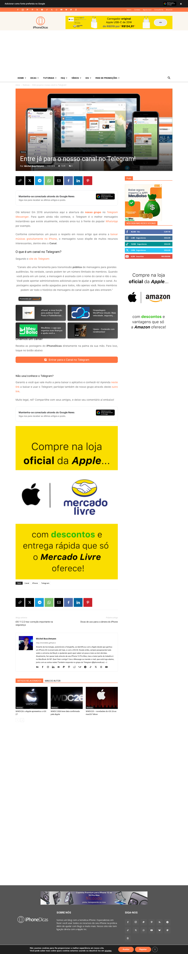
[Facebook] (18, 10)
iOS (87, 78)
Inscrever (165, 256)
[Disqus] (67, 769)
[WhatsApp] (56, 10)
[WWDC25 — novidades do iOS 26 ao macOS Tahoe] (102, 698)
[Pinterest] (32, 10)
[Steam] (80, 667)
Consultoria (158, 10)
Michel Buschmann (34, 166)
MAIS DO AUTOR (53, 681)
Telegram (45, 583)
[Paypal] (27, 10)
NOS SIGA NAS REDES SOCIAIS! (141, 223)
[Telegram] (42, 10)
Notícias (26, 85)
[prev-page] (17, 720)
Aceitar (126, 949)
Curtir (167, 232)
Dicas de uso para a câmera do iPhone (99, 621)
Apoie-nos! (147, 10)
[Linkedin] (78, 180)
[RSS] (37, 10)
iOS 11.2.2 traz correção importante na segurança (34, 623)
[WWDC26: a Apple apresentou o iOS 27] (32, 698)
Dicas (33, 78)
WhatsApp (112, 221)
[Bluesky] (66, 10)
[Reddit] (75, 667)
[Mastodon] (71, 10)
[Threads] (76, 10)
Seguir (167, 238)
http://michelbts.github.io (46, 643)
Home (21, 78)
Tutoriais (48, 78)
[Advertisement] (94, 52)
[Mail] (59, 667)
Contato (137, 10)
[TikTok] (47, 10)
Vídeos (75, 78)
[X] (51, 10)
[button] (168, 78)
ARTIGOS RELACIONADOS (29, 681)
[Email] (58, 180)
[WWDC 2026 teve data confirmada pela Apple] (67, 698)
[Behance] (38, 667)
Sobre (129, 10)
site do (39, 258)
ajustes (108, 950)
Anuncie (169, 10)
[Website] (102, 667)
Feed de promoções (106, 78)
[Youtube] (61, 10)
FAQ (63, 78)
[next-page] (22, 720)
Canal (27, 583)
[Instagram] (22, 10)
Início (18, 85)
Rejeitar (143, 949)
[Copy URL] (20, 180)
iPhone (35, 583)
